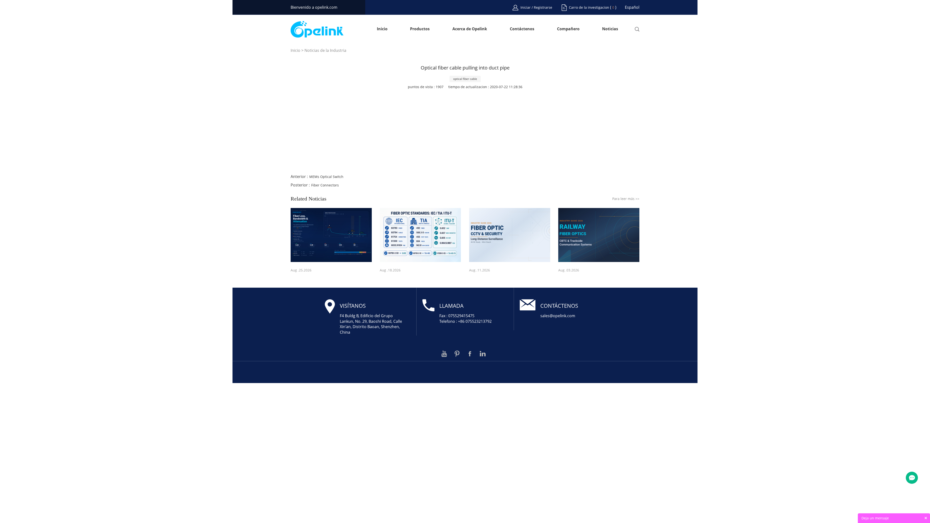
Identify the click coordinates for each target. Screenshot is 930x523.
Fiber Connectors (325, 185)
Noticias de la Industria (325, 50)
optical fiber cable (465, 79)
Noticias (610, 29)
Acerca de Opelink (469, 29)
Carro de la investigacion (589, 7)
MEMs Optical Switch (326, 176)
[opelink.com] (317, 29)
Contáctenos (522, 29)
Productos (420, 29)
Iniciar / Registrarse (536, 7)
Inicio (382, 29)
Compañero (568, 29)
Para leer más (625, 198)
